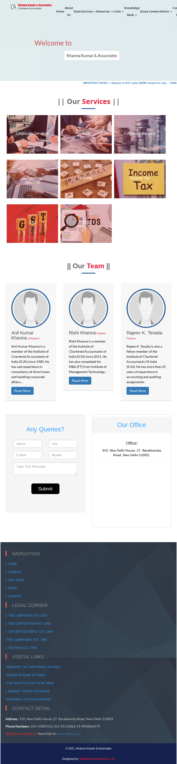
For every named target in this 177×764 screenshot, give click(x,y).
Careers (154, 11)
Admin (165, 11)
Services (87, 11)
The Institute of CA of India (30, 683)
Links (117, 11)
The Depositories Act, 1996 (30, 631)
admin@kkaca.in (69, 734)
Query (144, 11)
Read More (22, 391)
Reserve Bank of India (26, 675)
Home (60, 11)
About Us (69, 11)
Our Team (15, 580)
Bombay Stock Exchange (28, 691)
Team (77, 11)
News (12, 588)
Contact (14, 596)
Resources (103, 11)
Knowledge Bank (132, 11)
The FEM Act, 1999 (21, 648)
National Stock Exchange (29, 699)
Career (14, 572)
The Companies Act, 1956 (27, 640)
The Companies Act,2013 (27, 615)
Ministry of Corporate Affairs (33, 667)
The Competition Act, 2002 (29, 623)
